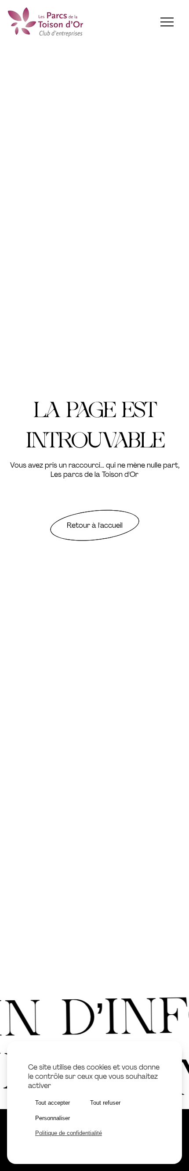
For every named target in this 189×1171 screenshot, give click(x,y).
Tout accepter (52, 1102)
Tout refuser (105, 1102)
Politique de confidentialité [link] (68, 1133)
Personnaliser (52, 1118)
